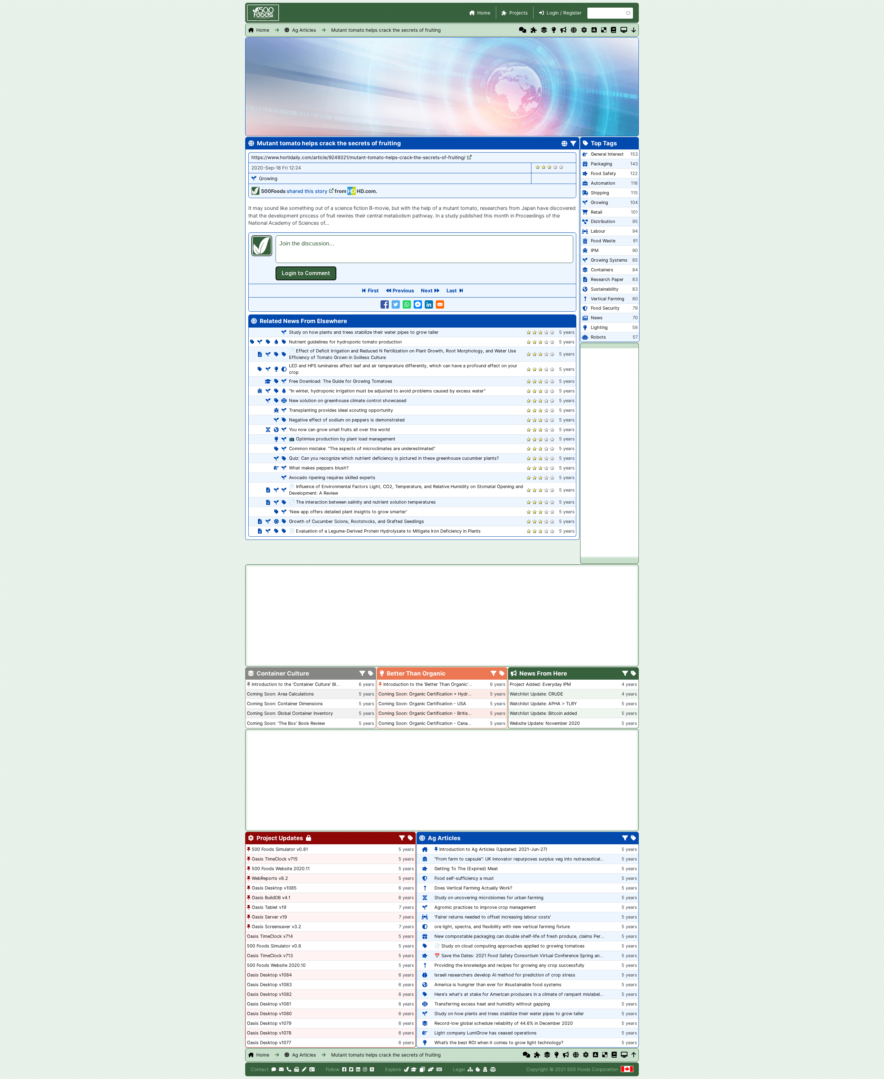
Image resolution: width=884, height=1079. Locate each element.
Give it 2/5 (544, 166)
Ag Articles (304, 30)
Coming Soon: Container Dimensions (285, 703)
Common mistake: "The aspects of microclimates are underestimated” (362, 448)
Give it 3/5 (549, 166)
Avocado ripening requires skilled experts (332, 477)
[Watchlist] (594, 30)
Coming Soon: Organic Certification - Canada (425, 723)
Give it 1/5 (538, 166)
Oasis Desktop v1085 (274, 888)
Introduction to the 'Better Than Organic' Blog (431, 684)
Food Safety (603, 173)
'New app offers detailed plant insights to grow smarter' (348, 511)
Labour (598, 231)
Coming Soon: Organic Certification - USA (422, 703)
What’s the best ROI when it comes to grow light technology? (498, 1042)
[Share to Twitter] (396, 304)
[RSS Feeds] (372, 1069)
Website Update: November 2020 (545, 723)
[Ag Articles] (573, 30)
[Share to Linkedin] (429, 304)
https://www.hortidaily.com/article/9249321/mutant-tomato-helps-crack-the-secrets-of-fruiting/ (358, 157)
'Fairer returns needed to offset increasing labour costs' (492, 917)
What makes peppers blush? (318, 467)
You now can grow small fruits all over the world (339, 429)
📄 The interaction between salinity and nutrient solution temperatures (362, 502)
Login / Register (564, 13)
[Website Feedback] (273, 1069)
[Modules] (410, 838)
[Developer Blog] (439, 1069)
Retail (596, 212)
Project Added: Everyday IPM (540, 684)
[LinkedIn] (358, 1069)
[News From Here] (563, 30)
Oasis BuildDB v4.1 (271, 897)
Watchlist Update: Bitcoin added (543, 713)
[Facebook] (344, 1069)
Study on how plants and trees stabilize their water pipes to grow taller (364, 332)
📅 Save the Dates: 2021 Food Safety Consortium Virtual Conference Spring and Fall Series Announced (541, 955)
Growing (268, 178)
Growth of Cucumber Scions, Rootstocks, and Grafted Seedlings (356, 521)
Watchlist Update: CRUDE (536, 694)
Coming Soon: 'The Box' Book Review (286, 723)
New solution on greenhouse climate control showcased (347, 400)
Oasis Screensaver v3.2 (276, 926)
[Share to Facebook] (385, 304)
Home (483, 13)
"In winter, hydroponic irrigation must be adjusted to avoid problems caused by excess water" (387, 390)
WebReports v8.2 (270, 878)
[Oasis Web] (623, 30)
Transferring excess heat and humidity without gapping (492, 1004)
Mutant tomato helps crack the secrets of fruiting (386, 30)
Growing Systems (609, 260)
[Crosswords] (604, 30)
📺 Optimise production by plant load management (342, 438)
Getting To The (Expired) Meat (466, 868)
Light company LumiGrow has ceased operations (485, 1033)
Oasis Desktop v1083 (269, 984)
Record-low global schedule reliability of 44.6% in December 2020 (503, 1023)
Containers (602, 269)
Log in (306, 273)
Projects (518, 13)
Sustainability (604, 289)
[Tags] (371, 674)
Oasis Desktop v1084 (269, 975)
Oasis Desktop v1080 (269, 1013)
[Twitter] (351, 1069)
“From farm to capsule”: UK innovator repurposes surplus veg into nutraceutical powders (527, 859)
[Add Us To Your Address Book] (312, 1069)
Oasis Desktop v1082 (269, 994)
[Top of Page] (633, 1055)
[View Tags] (633, 674)
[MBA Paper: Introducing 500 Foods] (414, 1069)
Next (427, 290)
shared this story (307, 191)
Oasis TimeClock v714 (270, 936)
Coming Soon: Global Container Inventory (290, 713)
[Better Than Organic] (553, 30)
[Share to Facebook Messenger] (418, 304)
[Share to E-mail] (440, 304)
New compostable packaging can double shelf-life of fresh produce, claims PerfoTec (523, 936)
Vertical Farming (607, 298)
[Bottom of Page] (633, 30)
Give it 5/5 (561, 166)
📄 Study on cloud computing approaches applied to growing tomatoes (509, 946)
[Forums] (523, 30)
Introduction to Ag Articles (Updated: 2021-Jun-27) (493, 849)
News (597, 317)
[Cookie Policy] (477, 1069)
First (373, 290)
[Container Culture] (544, 30)
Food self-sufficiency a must (464, 878)
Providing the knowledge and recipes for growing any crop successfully (509, 965)
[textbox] (424, 249)
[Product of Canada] (627, 1069)
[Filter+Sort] (573, 144)
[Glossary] (613, 30)
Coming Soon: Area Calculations (280, 694)
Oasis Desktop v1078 (269, 1033)
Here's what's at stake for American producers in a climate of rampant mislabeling (520, 994)
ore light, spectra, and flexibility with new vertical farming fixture (502, 926)
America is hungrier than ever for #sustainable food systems (497, 984)
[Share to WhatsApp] (407, 304)
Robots (598, 337)
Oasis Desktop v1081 (269, 1004)
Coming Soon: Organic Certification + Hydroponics (431, 694)
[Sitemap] (470, 1069)
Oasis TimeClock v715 (275, 859)
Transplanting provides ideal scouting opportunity (341, 410)
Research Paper (607, 279)
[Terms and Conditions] (493, 1069)
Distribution (603, 221)
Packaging (601, 163)
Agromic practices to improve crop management (485, 907)
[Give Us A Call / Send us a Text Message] (289, 1069)
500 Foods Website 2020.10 (276, 965)
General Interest (607, 154)
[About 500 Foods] (407, 1069)
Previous (403, 290)
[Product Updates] (584, 30)
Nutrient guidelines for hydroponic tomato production (345, 341)
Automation (603, 183)
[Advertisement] (609, 451)
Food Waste (603, 240)
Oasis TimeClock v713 (270, 955)
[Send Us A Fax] (296, 1069)
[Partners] (431, 1069)
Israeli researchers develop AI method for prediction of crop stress (504, 975)
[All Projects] (533, 30)
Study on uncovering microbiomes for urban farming (489, 897)
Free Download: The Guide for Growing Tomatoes (340, 381)
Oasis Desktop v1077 (269, 1042)
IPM (594, 250)
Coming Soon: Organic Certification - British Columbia (434, 713)
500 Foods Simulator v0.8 (274, 946)
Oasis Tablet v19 (269, 907)
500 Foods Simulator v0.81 (280, 849)
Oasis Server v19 (269, 917)
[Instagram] (365, 1069)
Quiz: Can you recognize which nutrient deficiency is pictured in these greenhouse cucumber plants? (394, 458)
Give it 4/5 (555, 166)
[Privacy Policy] (485, 1069)
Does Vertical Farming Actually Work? (473, 888)
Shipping (600, 192)
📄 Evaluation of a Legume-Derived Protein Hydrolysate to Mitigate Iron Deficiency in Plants (385, 531)
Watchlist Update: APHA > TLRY (543, 703)
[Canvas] (422, 1069)
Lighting (599, 327)
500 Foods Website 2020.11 (281, 868)
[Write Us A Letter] (304, 1069)
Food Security (605, 308)
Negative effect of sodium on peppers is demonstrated (347, 419)
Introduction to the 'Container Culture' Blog (297, 684)
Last (451, 290)
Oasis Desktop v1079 (269, 1023)
